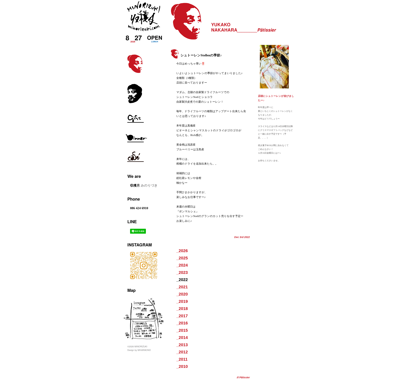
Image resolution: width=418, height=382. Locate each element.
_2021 (182, 287)
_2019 (182, 301)
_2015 (182, 330)
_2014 (182, 337)
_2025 (182, 258)
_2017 (182, 316)
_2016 (182, 323)
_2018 (182, 308)
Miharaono (144, 350)
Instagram (139, 245)
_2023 (182, 272)
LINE (132, 222)
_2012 (182, 352)
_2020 (182, 294)
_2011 (182, 359)
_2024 (182, 265)
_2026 (182, 250)
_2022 (182, 279)
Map (131, 290)
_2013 (182, 345)
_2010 (182, 366)
